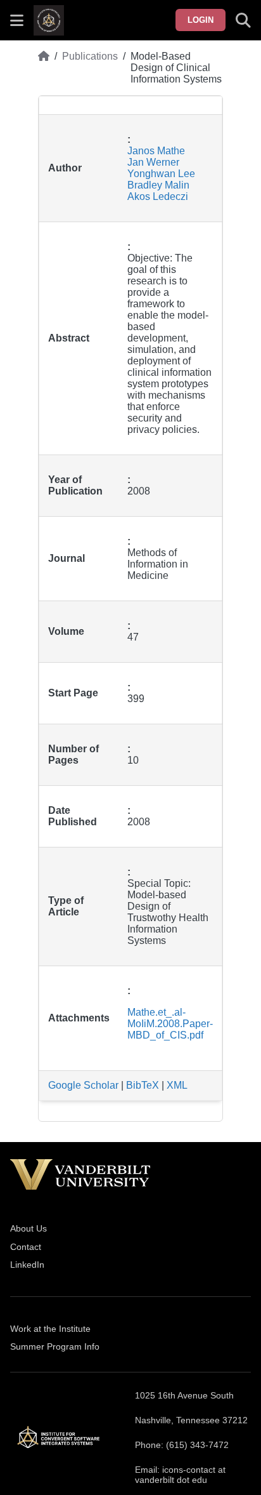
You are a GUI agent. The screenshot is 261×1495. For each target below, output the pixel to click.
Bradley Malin (158, 185)
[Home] (43, 68)
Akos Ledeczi (157, 196)
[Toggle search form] (243, 20)
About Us (28, 1228)
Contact (25, 1247)
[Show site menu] (16, 20)
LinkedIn (27, 1264)
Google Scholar (83, 1085)
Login (200, 20)
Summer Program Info (54, 1346)
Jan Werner (153, 162)
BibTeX (142, 1085)
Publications (90, 56)
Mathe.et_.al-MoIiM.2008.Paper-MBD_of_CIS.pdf (170, 1023)
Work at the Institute (50, 1329)
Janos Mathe (156, 150)
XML (177, 1085)
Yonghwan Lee (161, 173)
